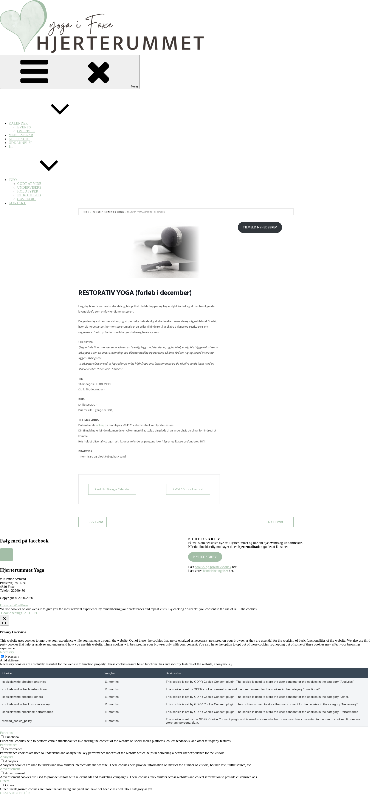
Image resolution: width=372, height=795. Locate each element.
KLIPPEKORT (19, 139)
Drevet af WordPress (14, 605)
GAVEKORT (26, 199)
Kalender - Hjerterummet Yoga (108, 212)
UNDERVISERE (29, 187)
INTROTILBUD (29, 195)
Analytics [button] (6, 757)
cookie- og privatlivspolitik (213, 567)
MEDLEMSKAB (21, 135)
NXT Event (276, 522)
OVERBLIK (26, 131)
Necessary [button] (7, 652)
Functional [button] (7, 733)
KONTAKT (17, 203)
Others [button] (4, 781)
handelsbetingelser (215, 571)
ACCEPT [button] (31, 613)
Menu (134, 86)
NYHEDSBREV (205, 557)
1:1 (11, 146)
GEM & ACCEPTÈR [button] (15, 793)
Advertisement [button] (10, 769)
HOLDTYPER (27, 191)
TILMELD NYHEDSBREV (260, 227)
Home (86, 212)
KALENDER (18, 123)
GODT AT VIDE (29, 183)
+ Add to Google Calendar (112, 489)
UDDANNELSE (21, 143)
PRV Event (95, 522)
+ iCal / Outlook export (188, 489)
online (100, 425)
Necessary (12, 656)
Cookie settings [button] (11, 613)
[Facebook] (6, 554)
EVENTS (24, 127)
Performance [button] (8, 745)
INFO (13, 180)
